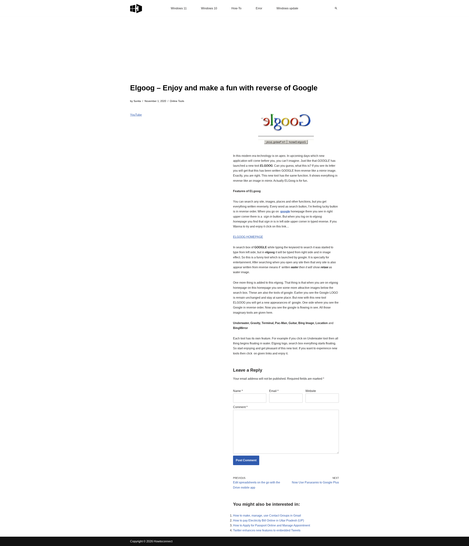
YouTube (136, 114)
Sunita (137, 101)
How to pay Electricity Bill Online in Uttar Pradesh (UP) (268, 520)
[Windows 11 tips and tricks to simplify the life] (136, 8)
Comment (240, 407)
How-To (236, 8)
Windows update (287, 8)
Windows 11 (179, 8)
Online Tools (177, 101)
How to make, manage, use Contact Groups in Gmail (267, 515)
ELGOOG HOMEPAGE (248, 236)
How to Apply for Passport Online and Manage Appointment (271, 525)
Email (273, 390)
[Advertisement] (223, 55)
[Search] (336, 8)
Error (259, 8)
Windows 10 (209, 8)
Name (238, 390)
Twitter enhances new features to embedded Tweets (266, 530)
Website (310, 390)
